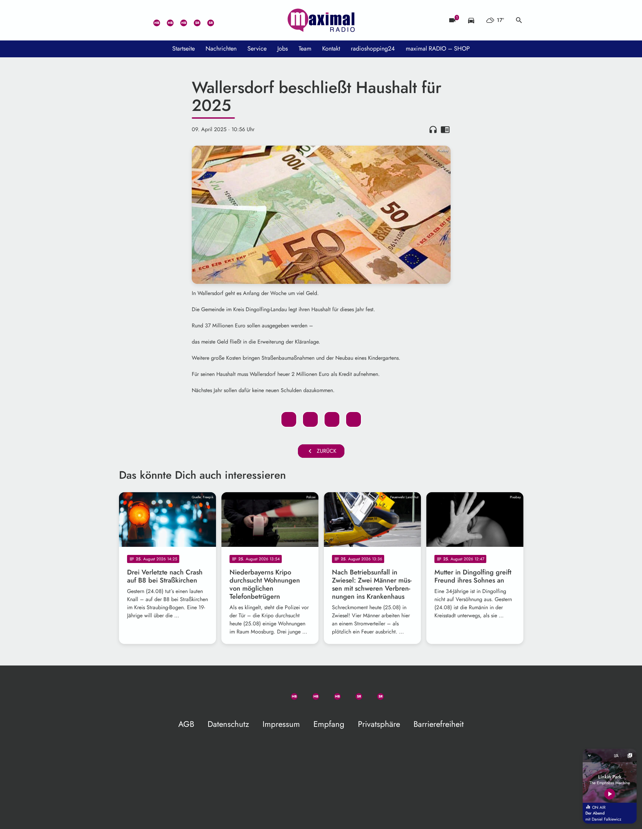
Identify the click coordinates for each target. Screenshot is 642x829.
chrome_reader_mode (445, 129)
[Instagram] (179, 20)
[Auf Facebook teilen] (289, 419)
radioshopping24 (373, 48)
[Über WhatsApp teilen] (332, 419)
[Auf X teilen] (310, 419)
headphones (433, 129)
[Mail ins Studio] (125, 20)
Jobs (282, 48)
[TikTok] (220, 20)
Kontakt (331, 48)
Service (257, 48)
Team (305, 48)
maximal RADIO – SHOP (438, 48)
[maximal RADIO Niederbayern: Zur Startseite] (321, 20)
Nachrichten (221, 48)
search (519, 20)
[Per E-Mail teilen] (353, 419)
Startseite (183, 48)
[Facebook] (166, 20)
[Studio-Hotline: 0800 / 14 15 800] (139, 20)
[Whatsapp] (152, 20)
